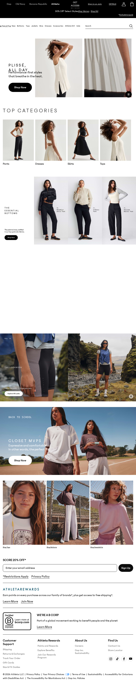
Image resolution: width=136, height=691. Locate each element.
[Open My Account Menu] (124, 4)
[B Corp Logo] (17, 621)
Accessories (58, 26)
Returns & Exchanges (14, 653)
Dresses (48, 26)
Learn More (10, 601)
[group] (18, 142)
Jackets (34, 26)
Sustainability (95, 674)
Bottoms (20, 26)
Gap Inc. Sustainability (82, 652)
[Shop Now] (68, 13)
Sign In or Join (95, 4)
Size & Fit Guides (11, 667)
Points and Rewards (48, 645)
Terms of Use (78, 674)
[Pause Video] (128, 94)
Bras (41, 26)
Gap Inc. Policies (76, 678)
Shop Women (83, 11)
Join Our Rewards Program (47, 656)
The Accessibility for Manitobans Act (46, 678)
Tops (28, 26)
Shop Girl (94, 11)
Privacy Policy (40, 576)
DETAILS (112, 4)
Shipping (7, 649)
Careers (79, 645)
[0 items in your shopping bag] (132, 4)
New (13, 26)
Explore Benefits (46, 650)
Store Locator (115, 650)
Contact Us (114, 645)
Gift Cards (8, 662)
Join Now (27, 601)
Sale (78, 26)
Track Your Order (11, 658)
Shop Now (20, 87)
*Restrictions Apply (16, 576)
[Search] (131, 26)
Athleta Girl (70, 26)
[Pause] (131, 396)
